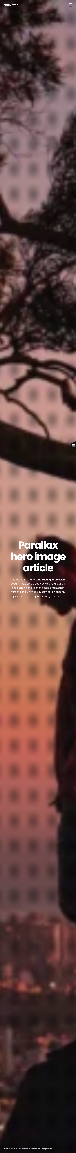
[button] (70, 5)
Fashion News (56, 597)
